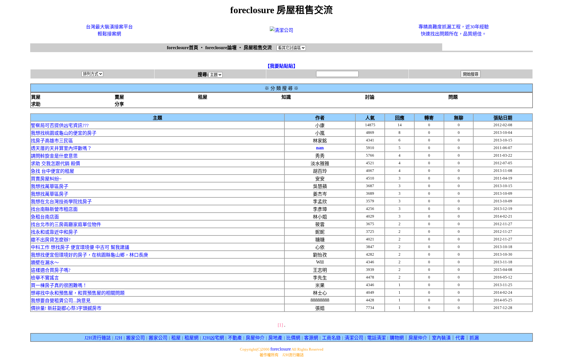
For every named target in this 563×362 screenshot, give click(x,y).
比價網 (293, 337)
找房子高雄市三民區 (52, 140)
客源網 (311, 337)
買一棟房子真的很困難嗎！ (59, 285)
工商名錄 (331, 337)
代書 (460, 337)
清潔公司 (354, 337)
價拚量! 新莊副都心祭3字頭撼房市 (66, 308)
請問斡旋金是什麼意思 (54, 155)
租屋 (176, 337)
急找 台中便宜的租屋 (52, 171)
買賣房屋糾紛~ (46, 178)
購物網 (397, 337)
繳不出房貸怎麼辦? (50, 239)
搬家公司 (135, 337)
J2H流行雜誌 (97, 337)
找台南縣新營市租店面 (54, 209)
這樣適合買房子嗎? (50, 270)
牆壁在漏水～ (45, 262)
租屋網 (191, 337)
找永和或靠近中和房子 (54, 232)
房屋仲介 (255, 337)
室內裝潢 (441, 337)
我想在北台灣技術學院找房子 (61, 201)
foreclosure (280, 348)
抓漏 (474, 337)
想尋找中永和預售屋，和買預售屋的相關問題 (78, 293)
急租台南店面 (45, 216)
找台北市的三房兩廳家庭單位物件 (66, 224)
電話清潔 (376, 337)
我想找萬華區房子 (49, 186)
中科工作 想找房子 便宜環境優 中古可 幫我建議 (80, 247)
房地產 (275, 337)
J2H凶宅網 (213, 337)
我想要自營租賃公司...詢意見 (61, 300)
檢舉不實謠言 (45, 277)
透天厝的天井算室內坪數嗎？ (61, 148)
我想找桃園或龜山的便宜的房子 (63, 133)
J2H (118, 337)
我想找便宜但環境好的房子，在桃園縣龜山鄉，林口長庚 (89, 254)
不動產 (235, 337)
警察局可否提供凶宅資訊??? (60, 125)
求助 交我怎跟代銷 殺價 (55, 163)
